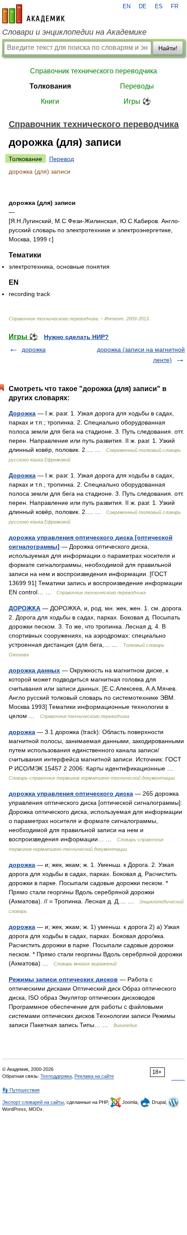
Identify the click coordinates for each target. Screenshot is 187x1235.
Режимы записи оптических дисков (63, 979)
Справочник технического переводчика (93, 71)
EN (126, 6)
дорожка (34, 349)
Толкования (50, 86)
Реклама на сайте (94, 1076)
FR (174, 6)
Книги (50, 101)
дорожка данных (34, 670)
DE (143, 6)
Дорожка (22, 413)
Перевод (61, 158)
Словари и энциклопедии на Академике (74, 32)
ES (159, 6)
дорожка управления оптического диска (71, 793)
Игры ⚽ (137, 101)
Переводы (137, 86)
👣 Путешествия (21, 1090)
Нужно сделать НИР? (76, 336)
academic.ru (33, 13)
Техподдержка (56, 1076)
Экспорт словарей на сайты (33, 1102)
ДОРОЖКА (24, 608)
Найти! (167, 48)
